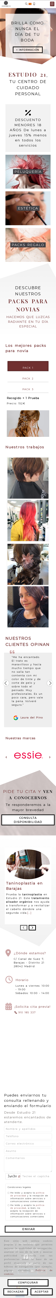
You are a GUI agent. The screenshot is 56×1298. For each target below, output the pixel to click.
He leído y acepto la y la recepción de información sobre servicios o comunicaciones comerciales (29, 1166)
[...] (29, 881)
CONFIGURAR (28, 1282)
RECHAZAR (15, 1291)
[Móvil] (34, 4)
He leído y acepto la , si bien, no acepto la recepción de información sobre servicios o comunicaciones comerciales (27, 1180)
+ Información (27, 49)
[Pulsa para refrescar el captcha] (19, 1145)
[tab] (28, 366)
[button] (52, 4)
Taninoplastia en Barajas (24, 855)
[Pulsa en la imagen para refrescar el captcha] (12, 1145)
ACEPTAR (42, 1291)
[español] (30, 3)
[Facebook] (26, 1226)
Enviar (28, 1198)
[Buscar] (26, 4)
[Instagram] (31, 1226)
